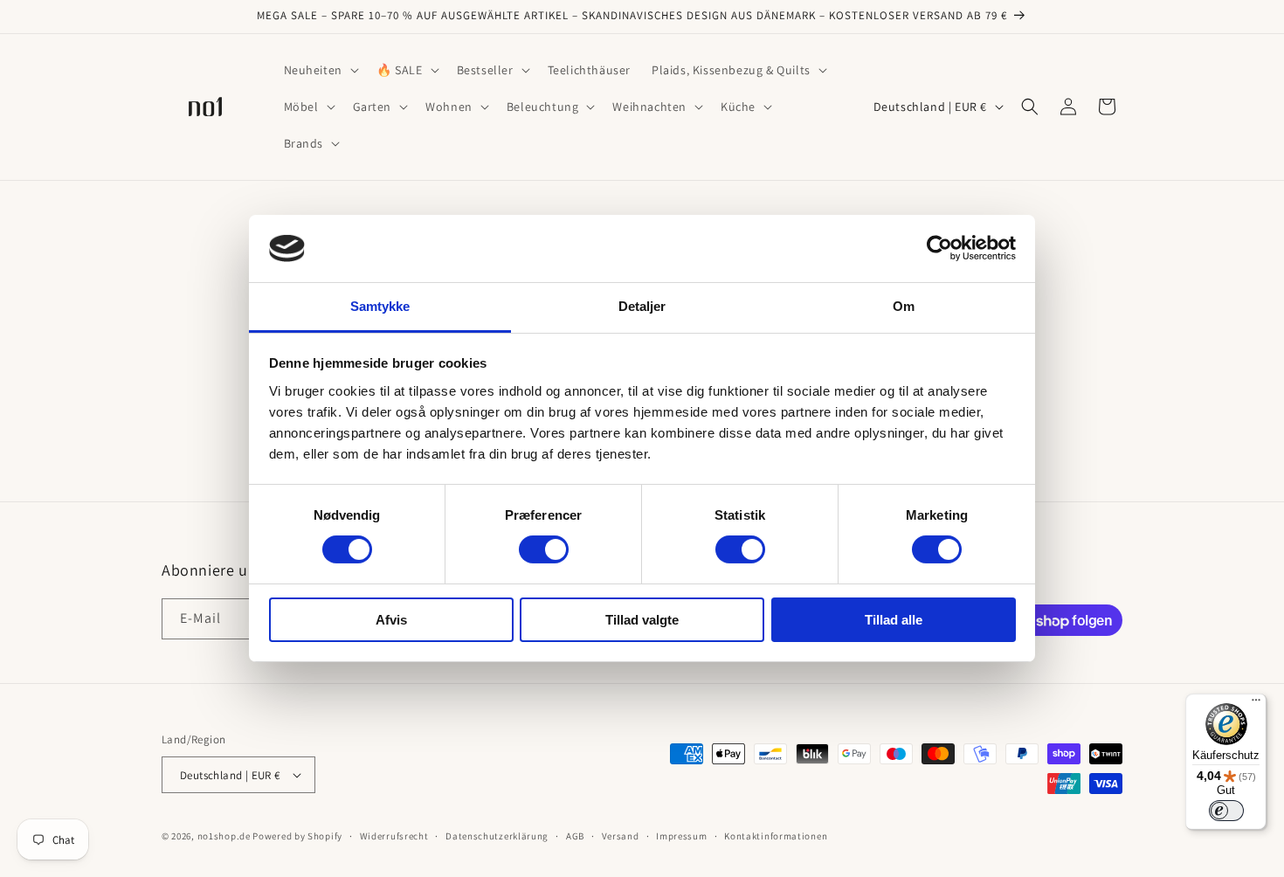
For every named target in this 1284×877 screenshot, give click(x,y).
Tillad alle (893, 619)
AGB (575, 836)
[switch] (544, 549)
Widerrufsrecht (394, 836)
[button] (319, 70)
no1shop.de (224, 836)
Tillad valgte (642, 619)
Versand (620, 836)
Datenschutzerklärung (497, 836)
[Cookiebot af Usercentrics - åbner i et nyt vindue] (939, 248)
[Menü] (1256, 704)
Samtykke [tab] (380, 306)
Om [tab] (904, 306)
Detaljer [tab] (642, 306)
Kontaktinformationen (775, 836)
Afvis (391, 619)
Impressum (681, 836)
